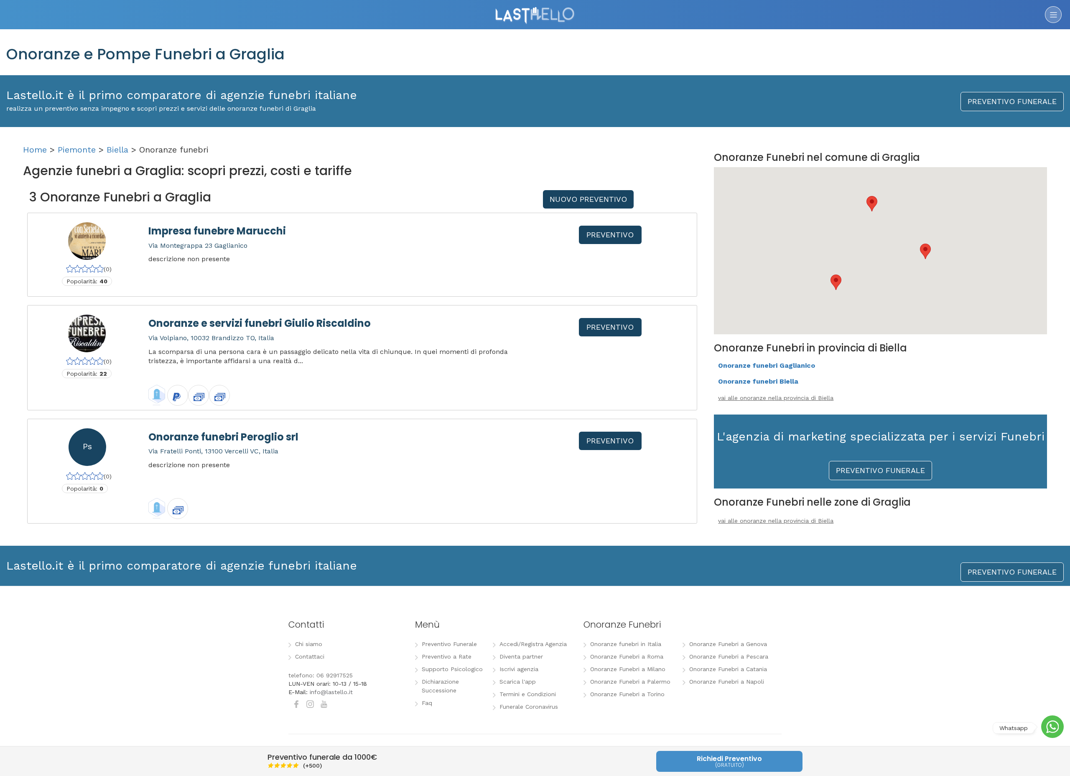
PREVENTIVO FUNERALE (1012, 101)
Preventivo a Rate (446, 656)
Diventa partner (521, 656)
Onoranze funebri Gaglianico (766, 365)
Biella (117, 150)
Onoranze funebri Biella (758, 381)
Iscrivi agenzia (518, 669)
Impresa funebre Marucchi (217, 231)
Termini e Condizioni (527, 694)
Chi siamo (308, 644)
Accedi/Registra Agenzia (533, 644)
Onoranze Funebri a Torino (627, 694)
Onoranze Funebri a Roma (626, 656)
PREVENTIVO (610, 234)
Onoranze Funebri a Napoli (726, 681)
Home (35, 150)
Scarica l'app (517, 681)
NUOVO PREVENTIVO (588, 199)
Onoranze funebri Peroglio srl (223, 437)
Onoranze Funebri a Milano (627, 669)
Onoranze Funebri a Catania (728, 669)
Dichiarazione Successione (440, 686)
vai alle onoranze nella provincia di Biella (775, 397)
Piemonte (77, 150)
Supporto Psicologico (452, 669)
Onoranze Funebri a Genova (728, 644)
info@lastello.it (331, 692)
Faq (427, 703)
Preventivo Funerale (449, 644)
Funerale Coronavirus (528, 706)
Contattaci (309, 656)
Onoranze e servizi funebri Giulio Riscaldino (259, 323)
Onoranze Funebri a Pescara (728, 656)
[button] (871, 203)
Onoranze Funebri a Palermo (630, 681)
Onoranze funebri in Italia (625, 644)
